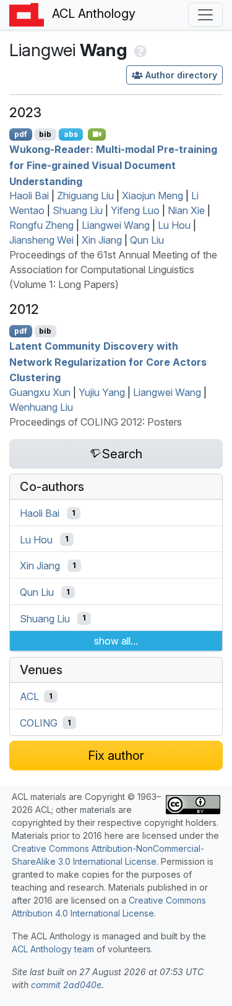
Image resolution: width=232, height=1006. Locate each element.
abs (71, 134)
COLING (39, 723)
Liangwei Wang (116, 225)
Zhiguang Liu (85, 195)
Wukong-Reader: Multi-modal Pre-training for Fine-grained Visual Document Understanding (113, 165)
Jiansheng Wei (41, 240)
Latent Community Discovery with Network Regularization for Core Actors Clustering (108, 362)
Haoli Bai (29, 195)
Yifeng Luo (135, 210)
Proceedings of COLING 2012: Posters (95, 422)
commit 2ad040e (66, 984)
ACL (29, 696)
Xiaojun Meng (152, 195)
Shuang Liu (78, 210)
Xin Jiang (102, 240)
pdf (20, 134)
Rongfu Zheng (41, 225)
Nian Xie (186, 210)
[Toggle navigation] (205, 14)
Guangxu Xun (40, 392)
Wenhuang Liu (41, 407)
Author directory (181, 75)
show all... (116, 641)
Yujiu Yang (102, 392)
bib (45, 134)
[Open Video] (97, 134)
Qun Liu (147, 240)
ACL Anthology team (53, 949)
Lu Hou (174, 225)
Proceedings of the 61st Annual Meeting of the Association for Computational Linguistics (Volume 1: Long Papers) (113, 270)
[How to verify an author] (139, 49)
